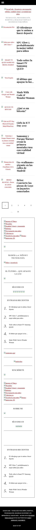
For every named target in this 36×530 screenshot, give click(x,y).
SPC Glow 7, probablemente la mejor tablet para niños (25, 46)
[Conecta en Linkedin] (22, 292)
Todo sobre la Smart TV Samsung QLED (24, 64)
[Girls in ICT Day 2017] (8, 124)
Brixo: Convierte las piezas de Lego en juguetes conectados (25, 185)
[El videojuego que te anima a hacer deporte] (8, 30)
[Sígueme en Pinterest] (20, 292)
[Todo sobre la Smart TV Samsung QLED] (8, 63)
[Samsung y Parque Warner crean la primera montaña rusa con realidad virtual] (8, 141)
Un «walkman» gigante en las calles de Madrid (25, 166)
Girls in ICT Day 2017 (23, 124)
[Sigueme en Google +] (24, 292)
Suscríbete (21, 520)
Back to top (17, 525)
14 (18, 212)
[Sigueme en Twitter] (16, 292)
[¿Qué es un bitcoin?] (8, 110)
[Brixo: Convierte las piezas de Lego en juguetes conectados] (8, 183)
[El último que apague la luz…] (8, 81)
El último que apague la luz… (25, 80)
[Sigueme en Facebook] (14, 292)
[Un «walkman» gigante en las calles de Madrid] (8, 165)
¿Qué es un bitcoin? (23, 110)
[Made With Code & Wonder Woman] (8, 95)
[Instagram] (18, 292)
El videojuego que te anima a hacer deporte (25, 30)
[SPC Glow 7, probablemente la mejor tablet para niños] (8, 45)
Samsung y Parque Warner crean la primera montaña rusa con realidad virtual (25, 144)
